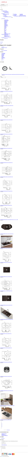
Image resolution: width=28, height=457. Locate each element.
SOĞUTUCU (9, 16)
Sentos (2, 456)
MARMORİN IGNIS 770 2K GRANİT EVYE (5, 333)
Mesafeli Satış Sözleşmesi (5, 435)
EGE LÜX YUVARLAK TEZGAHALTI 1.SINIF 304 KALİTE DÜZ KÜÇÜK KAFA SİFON (13, 74)
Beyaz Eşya (3, 13)
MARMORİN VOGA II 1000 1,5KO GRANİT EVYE (6, 105)
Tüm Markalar (3, 53)
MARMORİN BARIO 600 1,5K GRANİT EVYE (6, 148)
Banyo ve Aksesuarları (4, 50)
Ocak (5, 15)
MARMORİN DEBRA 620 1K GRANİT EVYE (6, 276)
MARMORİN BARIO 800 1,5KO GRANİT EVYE (6, 162)
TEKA (2, 56)
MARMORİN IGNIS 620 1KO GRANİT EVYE (6, 262)
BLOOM (3, 54)
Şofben (5, 16)
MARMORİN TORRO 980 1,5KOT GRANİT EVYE (6, 390)
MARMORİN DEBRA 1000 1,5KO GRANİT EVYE (6, 319)
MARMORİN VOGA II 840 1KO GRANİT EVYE (6, 91)
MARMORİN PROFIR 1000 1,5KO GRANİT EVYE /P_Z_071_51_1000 (9, 219)
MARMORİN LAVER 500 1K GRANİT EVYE (6, 376)
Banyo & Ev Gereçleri (4, 10)
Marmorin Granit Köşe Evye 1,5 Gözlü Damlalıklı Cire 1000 (7, 405)
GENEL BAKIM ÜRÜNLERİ (23, 15)
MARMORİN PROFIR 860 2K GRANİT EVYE (6, 205)
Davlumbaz (15, 14)
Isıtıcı (7, 16)
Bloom (2, 58)
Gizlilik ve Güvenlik (4, 433)
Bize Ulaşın (3, 438)
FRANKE (3, 55)
